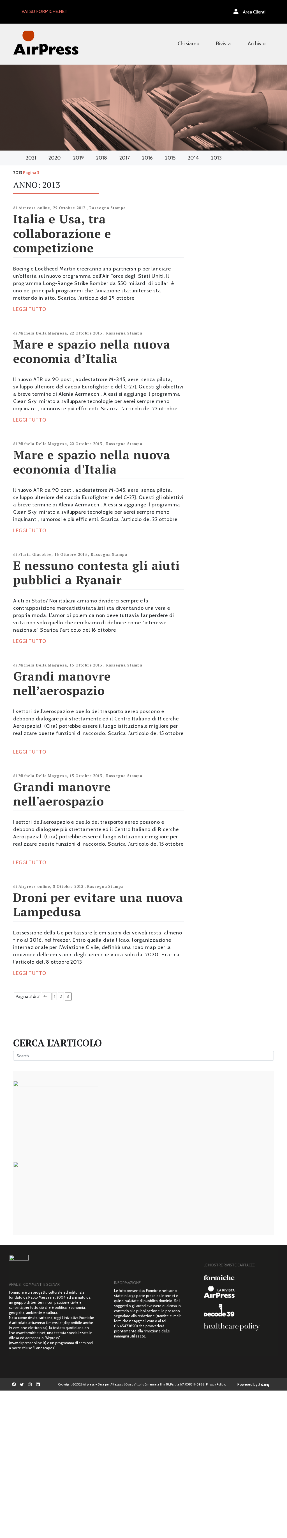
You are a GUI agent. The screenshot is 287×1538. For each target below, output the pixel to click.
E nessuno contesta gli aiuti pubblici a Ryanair (96, 572)
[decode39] (239, 1310)
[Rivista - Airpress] (239, 1292)
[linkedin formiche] (38, 1384)
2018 (101, 158)
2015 (170, 158)
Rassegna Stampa (107, 207)
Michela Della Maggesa (42, 333)
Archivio (256, 43)
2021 (31, 158)
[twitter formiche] (22, 1384)
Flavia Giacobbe (35, 554)
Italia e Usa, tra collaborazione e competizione (62, 233)
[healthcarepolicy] (239, 1327)
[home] (45, 42)
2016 (147, 158)
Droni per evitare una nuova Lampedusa (98, 904)
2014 (193, 158)
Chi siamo (188, 43)
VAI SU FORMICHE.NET (44, 11)
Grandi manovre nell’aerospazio (62, 683)
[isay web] (264, 1384)
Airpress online (34, 207)
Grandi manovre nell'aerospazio (62, 794)
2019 (78, 158)
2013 (216, 158)
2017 (124, 158)
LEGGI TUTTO (29, 309)
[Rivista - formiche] (239, 1277)
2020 (54, 158)
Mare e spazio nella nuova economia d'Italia (91, 462)
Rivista (223, 43)
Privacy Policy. (216, 1384)
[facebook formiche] (14, 1384)
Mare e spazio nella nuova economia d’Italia (91, 351)
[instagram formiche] (30, 1384)
